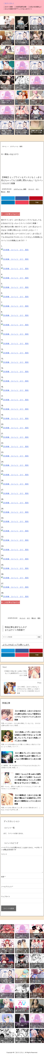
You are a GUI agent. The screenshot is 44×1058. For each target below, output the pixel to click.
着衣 (8, 192)
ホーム (4, 146)
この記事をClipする (11, 214)
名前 (3, 877)
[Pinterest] (36, 198)
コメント (4, 854)
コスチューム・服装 (16, 146)
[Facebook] (22, 198)
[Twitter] (8, 198)
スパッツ (31, 189)
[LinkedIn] (8, 202)
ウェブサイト (5, 896)
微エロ (3, 192)
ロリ (37, 189)
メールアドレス (7, 886)
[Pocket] (22, 202)
